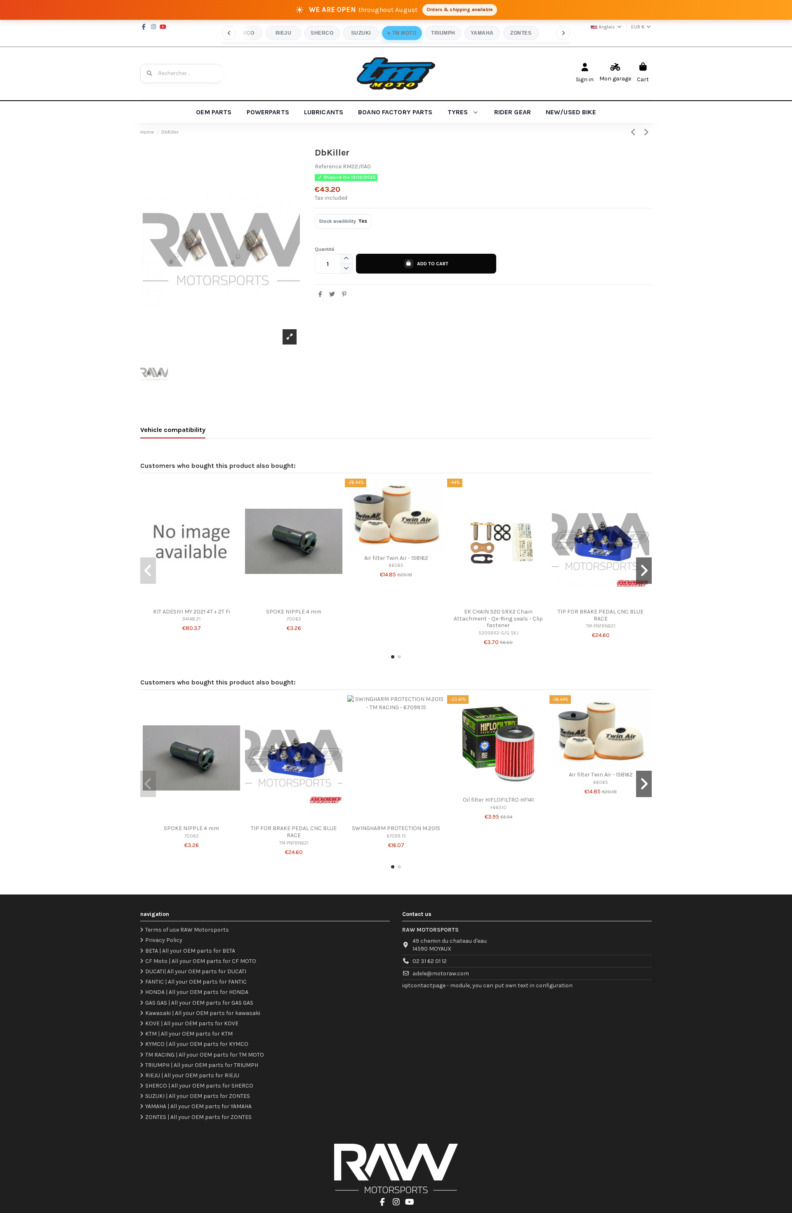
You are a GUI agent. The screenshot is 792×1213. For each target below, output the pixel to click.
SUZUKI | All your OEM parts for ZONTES (197, 1096)
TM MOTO (404, 33)
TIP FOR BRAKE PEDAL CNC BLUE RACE (601, 615)
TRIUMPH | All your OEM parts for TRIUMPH (201, 1065)
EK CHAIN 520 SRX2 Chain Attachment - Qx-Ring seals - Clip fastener (498, 618)
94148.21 (191, 619)
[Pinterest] (344, 294)
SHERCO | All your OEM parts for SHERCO (199, 1085)
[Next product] (646, 132)
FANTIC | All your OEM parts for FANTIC (196, 981)
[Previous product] (634, 132)
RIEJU (283, 33)
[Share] (320, 294)
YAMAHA (482, 33)
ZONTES (520, 33)
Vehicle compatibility (172, 430)
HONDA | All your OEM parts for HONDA (196, 992)
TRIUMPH (443, 33)
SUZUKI (361, 33)
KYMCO (244, 33)
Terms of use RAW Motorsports (187, 929)
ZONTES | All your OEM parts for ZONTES (198, 1117)
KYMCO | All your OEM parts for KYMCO (196, 1044)
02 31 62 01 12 (429, 961)
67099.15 (396, 836)
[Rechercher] (150, 73)
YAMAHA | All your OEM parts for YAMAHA (198, 1106)
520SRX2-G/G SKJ (498, 633)
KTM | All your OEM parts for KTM (189, 1033)
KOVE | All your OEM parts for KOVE (191, 1023)
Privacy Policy (163, 940)
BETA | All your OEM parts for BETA (190, 950)
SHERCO (322, 33)
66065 (396, 565)
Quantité (325, 249)
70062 (294, 619)
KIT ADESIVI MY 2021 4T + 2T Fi (191, 611)
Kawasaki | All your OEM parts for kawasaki (202, 1013)
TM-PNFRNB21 (600, 626)
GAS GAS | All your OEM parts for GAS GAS (199, 1002)
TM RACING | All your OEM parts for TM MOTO (204, 1054)
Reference (328, 166)
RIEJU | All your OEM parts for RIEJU (192, 1075)
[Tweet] (332, 294)
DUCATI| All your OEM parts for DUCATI (195, 971)
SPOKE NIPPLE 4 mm (293, 611)
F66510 (498, 807)
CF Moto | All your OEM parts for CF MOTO (200, 961)
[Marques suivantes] (563, 33)
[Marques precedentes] (229, 33)
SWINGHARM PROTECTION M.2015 (396, 828)
